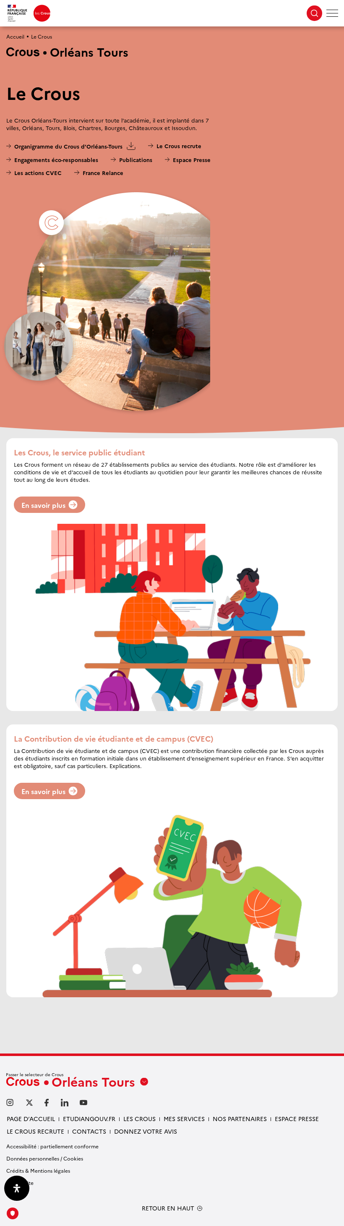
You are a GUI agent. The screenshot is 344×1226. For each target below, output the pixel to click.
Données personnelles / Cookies (44, 1158)
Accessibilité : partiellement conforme (52, 1146)
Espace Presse (192, 159)
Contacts (89, 1131)
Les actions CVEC (38, 172)
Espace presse (297, 1118)
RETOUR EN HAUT (168, 1208)
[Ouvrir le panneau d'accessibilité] (16, 1188)
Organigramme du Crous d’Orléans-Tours (64, 146)
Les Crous (139, 1118)
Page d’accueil (31, 1118)
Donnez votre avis (145, 1131)
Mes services (184, 1118)
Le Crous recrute (178, 145)
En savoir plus (43, 505)
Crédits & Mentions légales (38, 1170)
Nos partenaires (240, 1118)
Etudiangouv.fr (89, 1118)
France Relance (103, 172)
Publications (135, 159)
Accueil (15, 36)
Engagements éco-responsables (56, 159)
